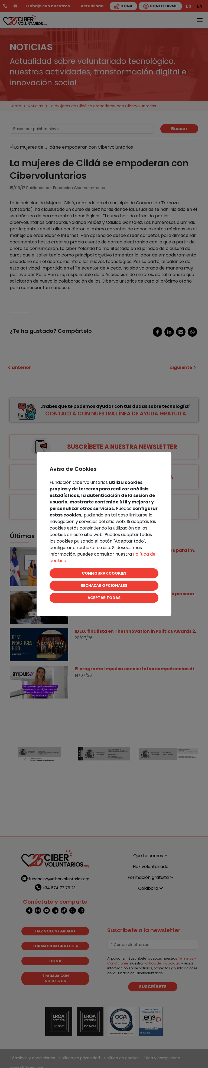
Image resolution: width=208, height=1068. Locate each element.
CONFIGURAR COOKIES (104, 573)
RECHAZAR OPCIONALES (104, 585)
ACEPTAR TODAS (104, 597)
